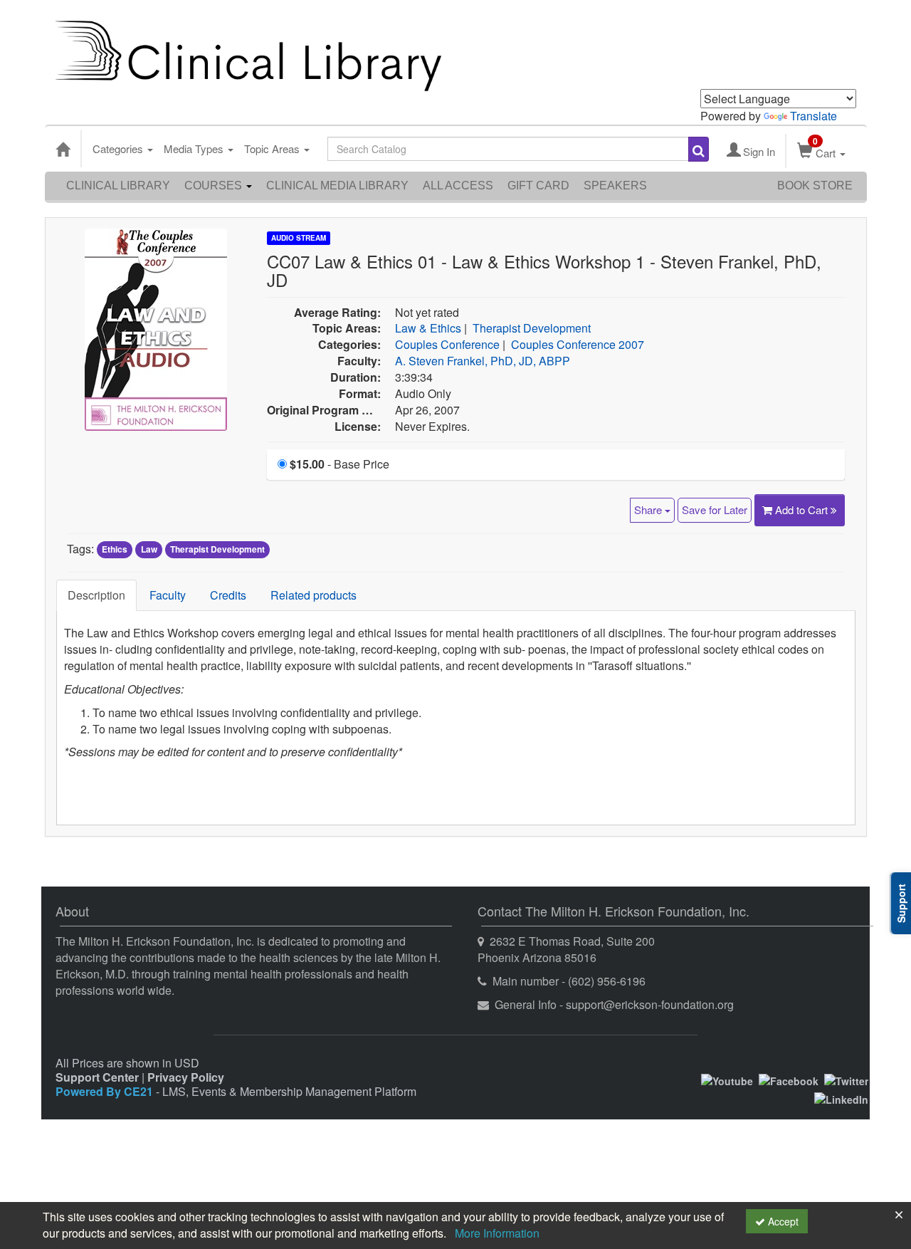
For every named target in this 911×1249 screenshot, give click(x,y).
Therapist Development (532, 328)
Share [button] (649, 509)
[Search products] (698, 149)
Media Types (195, 148)
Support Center (97, 1077)
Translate (813, 116)
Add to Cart (803, 509)
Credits (228, 595)
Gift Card (538, 185)
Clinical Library (118, 185)
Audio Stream (298, 238)
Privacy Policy (185, 1077)
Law (149, 549)
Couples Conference (447, 344)
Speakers (615, 185)
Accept (782, 1221)
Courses (214, 185)
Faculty (167, 595)
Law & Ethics (428, 328)
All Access (458, 185)
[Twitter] (846, 1079)
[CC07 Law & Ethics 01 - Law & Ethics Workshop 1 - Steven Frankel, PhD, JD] (156, 328)
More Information (497, 1233)
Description (96, 595)
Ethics (114, 549)
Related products (313, 595)
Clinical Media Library (337, 185)
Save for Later (714, 509)
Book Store (815, 185)
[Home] (62, 149)
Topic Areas (273, 148)
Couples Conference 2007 (577, 344)
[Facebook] (788, 1079)
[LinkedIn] (841, 1098)
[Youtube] (727, 1079)
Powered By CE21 (106, 1091)
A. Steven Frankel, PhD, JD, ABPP (482, 360)
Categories (119, 148)
